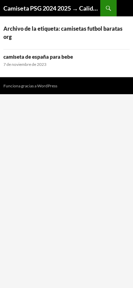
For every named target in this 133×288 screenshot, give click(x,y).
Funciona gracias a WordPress (30, 85)
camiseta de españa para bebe (38, 57)
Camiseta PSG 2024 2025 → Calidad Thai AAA (51, 8)
